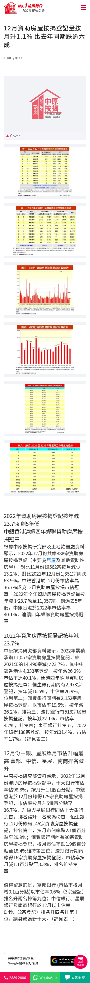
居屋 (51, 559)
